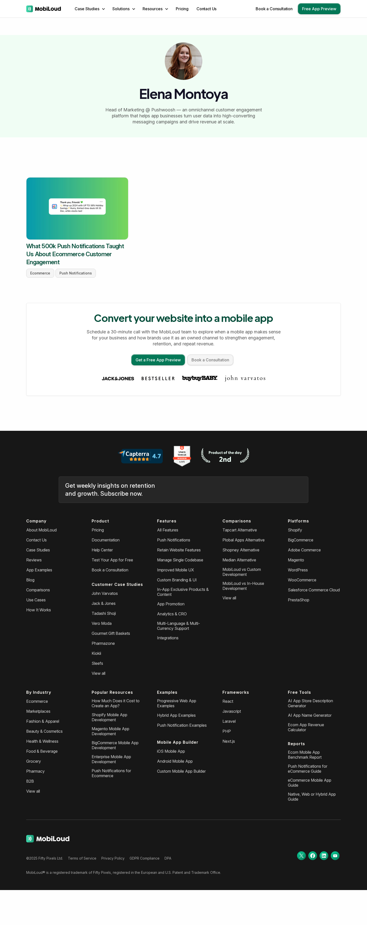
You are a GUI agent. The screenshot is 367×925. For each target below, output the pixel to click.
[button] (90, 8)
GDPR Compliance (145, 858)
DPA (168, 858)
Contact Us (206, 8)
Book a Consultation (274, 8)
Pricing (182, 8)
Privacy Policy (113, 858)
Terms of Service (82, 858)
